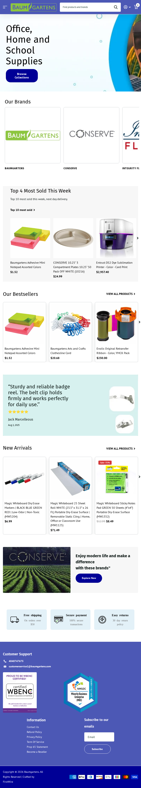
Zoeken (116, 7)
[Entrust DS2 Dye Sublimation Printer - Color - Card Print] (116, 238)
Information (36, 720)
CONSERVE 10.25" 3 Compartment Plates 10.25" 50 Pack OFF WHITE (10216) (72, 267)
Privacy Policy (34, 737)
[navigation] (137, 238)
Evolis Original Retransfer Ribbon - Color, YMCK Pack (113, 351)
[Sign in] (127, 7)
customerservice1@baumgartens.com (30, 666)
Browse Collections (22, 75)
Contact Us (33, 727)
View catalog (5, 7)
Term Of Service (35, 742)
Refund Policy (34, 732)
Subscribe (97, 749)
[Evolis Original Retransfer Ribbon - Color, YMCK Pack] (117, 324)
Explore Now (89, 578)
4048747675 (16, 661)
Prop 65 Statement (37, 746)
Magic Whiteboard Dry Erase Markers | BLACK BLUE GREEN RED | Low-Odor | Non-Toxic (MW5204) (23, 509)
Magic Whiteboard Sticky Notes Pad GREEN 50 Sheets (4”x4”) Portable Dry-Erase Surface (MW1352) (116, 509)
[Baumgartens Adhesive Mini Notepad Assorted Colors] (30, 238)
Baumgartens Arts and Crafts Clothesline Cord (68, 351)
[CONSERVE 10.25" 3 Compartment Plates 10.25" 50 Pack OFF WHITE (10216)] (73, 238)
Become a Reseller (37, 751)
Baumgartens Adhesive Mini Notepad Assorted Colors (27, 265)
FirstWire (8, 781)
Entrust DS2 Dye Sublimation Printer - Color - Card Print (114, 265)
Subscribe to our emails (96, 723)
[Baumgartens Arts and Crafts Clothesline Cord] (70, 324)
